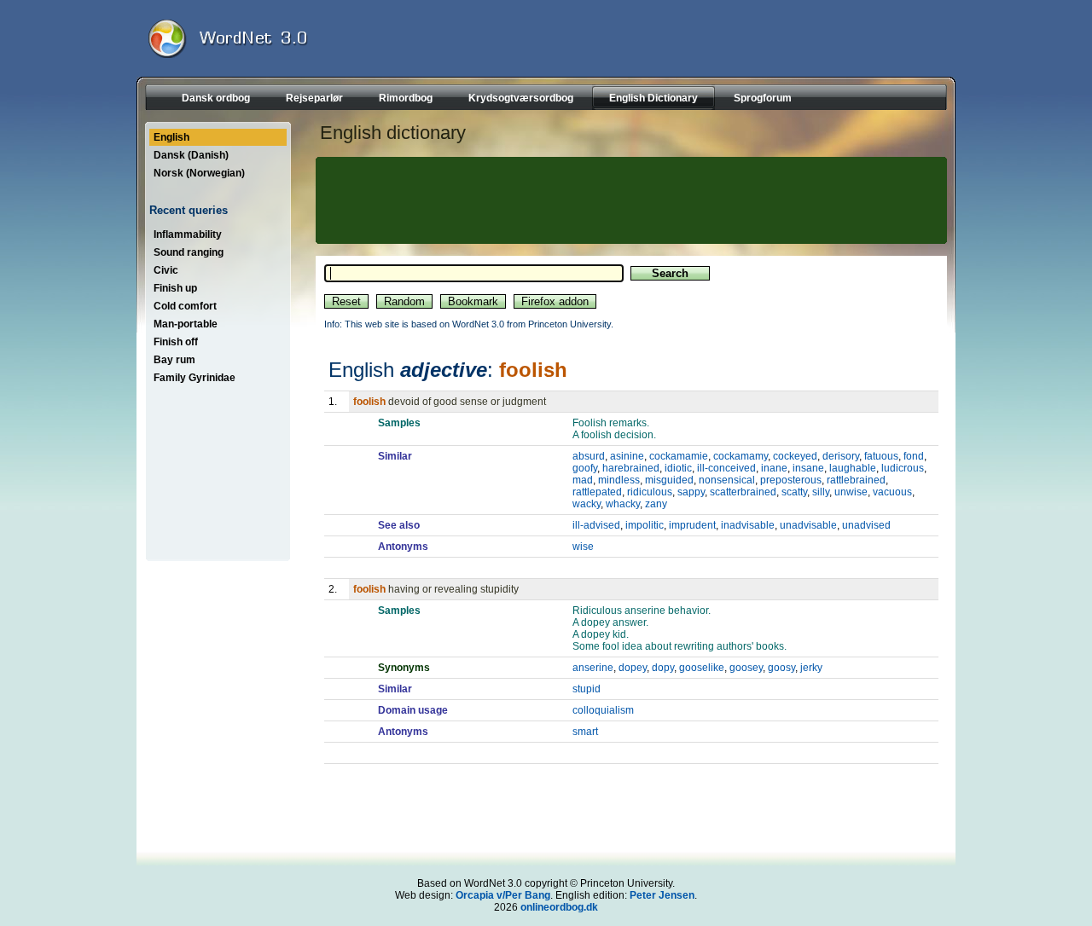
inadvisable (748, 525)
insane (808, 468)
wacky (586, 504)
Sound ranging (189, 252)
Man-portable (186, 324)
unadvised (866, 525)
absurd (588, 456)
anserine (592, 668)
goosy (781, 668)
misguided (669, 480)
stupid (586, 689)
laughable (852, 468)
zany (656, 504)
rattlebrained (856, 480)
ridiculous (649, 492)
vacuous (892, 492)
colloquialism (603, 710)
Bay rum (174, 360)
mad (582, 480)
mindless (619, 480)
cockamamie (678, 456)
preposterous (791, 480)
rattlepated (597, 492)
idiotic (678, 468)
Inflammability (188, 234)
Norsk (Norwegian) (199, 173)
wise (583, 547)
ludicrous (902, 468)
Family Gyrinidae (194, 378)
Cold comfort (185, 306)
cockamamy (740, 456)
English (171, 137)
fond (913, 456)
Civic (166, 270)
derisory (840, 456)
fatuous (881, 456)
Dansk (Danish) (191, 155)
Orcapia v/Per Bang (503, 895)
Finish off (176, 342)
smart (585, 732)
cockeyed (795, 456)
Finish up (175, 288)
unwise (851, 492)
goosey (746, 668)
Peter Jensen (662, 895)
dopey (633, 668)
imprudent (692, 525)
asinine (627, 456)
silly (820, 492)
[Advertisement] (628, 200)
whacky (623, 504)
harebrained (630, 468)
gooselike (701, 668)
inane (774, 468)
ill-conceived (726, 468)
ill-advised (596, 525)
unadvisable (808, 525)
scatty (794, 492)
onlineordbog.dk (559, 907)
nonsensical (727, 480)
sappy (691, 492)
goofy (584, 468)
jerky (811, 668)
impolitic (644, 525)
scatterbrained (743, 492)
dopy (663, 668)
